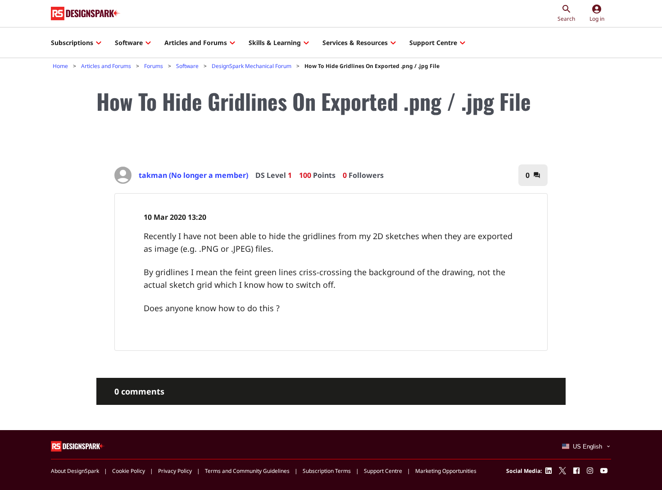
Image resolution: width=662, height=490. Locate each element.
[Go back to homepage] (86, 13)
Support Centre (433, 42)
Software (129, 42)
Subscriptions (72, 42)
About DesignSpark (75, 471)
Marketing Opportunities (445, 471)
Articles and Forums (195, 42)
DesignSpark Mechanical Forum (251, 66)
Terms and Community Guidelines (247, 471)
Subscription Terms (327, 471)
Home (60, 66)
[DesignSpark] (78, 445)
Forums (153, 66)
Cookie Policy (128, 471)
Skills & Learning (275, 42)
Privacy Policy (175, 471)
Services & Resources (355, 42)
